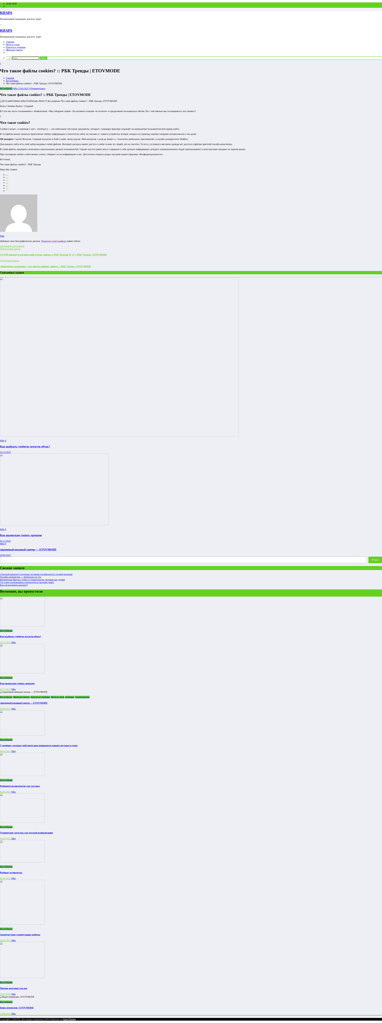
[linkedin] (7, 180)
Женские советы (14, 50)
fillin (15, 88)
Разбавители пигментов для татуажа (20, 786)
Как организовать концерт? (14, 585)
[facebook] (7, 175)
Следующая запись (9, 260)
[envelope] (7, 183)
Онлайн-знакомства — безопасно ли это (20, 577)
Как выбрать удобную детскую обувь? (25, 446)
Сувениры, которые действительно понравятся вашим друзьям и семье (39, 745)
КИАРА (6, 13)
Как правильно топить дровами (21, 535)
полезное (69, 697)
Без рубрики (6, 88)
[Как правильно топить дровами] (54, 524)
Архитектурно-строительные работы (20, 934)
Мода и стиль (13, 44)
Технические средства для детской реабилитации (26, 832)
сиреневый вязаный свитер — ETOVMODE (28, 549)
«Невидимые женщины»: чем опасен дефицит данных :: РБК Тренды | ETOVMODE (45, 266)
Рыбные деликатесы (11, 872)
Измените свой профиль (53, 241)
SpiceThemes (69, 1019)
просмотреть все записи (12, 246)
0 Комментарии (37, 88)
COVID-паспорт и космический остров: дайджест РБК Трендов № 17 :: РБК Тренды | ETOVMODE (53, 254)
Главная (10, 42)
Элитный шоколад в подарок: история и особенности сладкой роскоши (36, 574)
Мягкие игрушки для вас (13, 988)
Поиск (375, 560)
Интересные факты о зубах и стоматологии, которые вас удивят (32, 579)
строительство (82, 697)
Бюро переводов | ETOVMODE (17, 1007)
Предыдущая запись (10, 249)
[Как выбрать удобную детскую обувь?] (119, 435)
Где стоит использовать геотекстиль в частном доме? (27, 582)
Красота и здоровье (16, 47)
